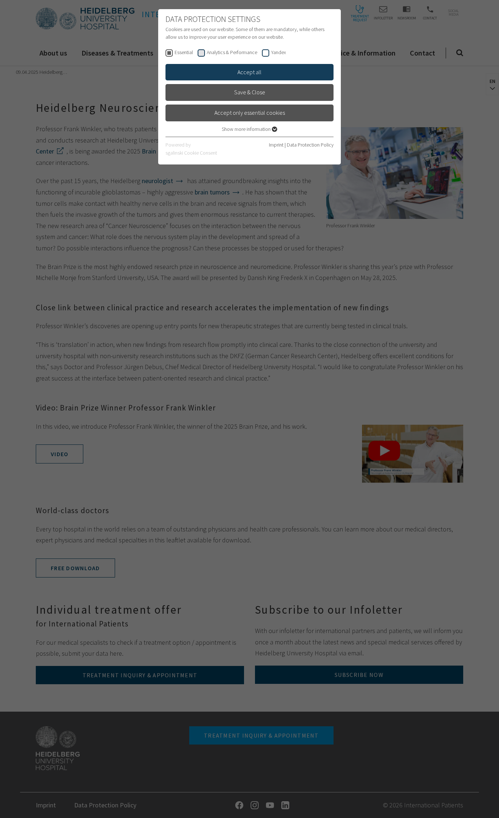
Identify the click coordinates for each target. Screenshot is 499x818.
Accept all (249, 72)
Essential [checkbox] (184, 52)
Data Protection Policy (310, 144)
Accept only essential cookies (249, 112)
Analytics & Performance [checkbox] (232, 52)
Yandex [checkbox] (278, 52)
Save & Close (249, 92)
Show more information (247, 129)
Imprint (276, 144)
